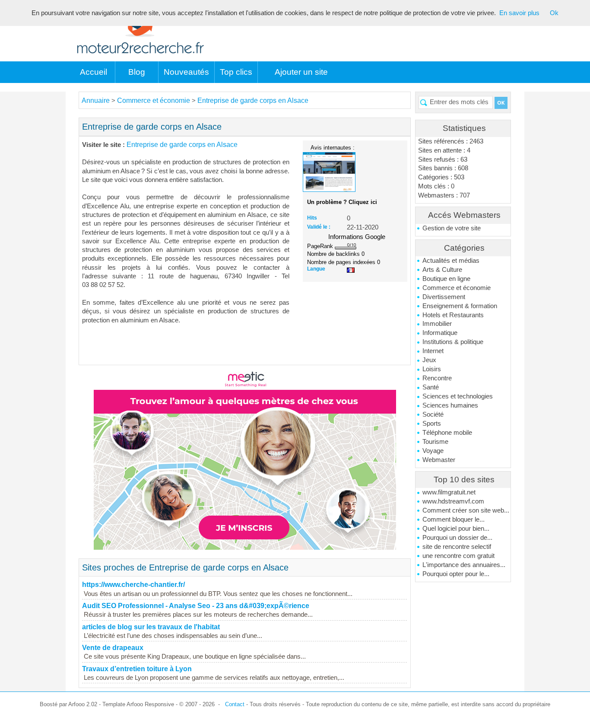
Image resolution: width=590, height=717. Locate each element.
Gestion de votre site (451, 228)
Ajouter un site (301, 71)
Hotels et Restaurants (453, 315)
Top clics (236, 71)
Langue (316, 268)
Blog (136, 71)
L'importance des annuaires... (463, 564)
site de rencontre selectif (456, 546)
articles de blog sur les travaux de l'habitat (151, 627)
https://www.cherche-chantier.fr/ (133, 584)
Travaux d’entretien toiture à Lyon (137, 668)
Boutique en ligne (446, 278)
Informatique (439, 332)
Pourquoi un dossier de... (457, 537)
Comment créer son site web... (465, 510)
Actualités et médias (450, 260)
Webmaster (438, 459)
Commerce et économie (456, 287)
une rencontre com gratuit (458, 555)
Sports (431, 423)
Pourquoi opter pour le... (455, 573)
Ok (554, 13)
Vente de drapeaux (112, 647)
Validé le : (318, 226)
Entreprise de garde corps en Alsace (252, 100)
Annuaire (96, 100)
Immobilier (437, 323)
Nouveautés (186, 71)
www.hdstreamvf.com (453, 501)
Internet (433, 350)
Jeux (429, 360)
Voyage (433, 450)
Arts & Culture (442, 269)
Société (433, 414)
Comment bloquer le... (453, 519)
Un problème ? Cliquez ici (342, 202)
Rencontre (437, 378)
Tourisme (435, 441)
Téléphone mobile (447, 432)
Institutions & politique (452, 341)
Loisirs (431, 369)
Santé (430, 387)
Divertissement (443, 296)
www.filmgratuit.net (449, 492)
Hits (312, 217)
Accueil (93, 71)
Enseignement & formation (459, 306)
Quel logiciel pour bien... (455, 528)
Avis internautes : (333, 147)
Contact (234, 704)
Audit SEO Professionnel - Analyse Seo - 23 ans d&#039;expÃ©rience (195, 605)
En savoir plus (519, 13)
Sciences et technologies (457, 396)
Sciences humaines (450, 405)
